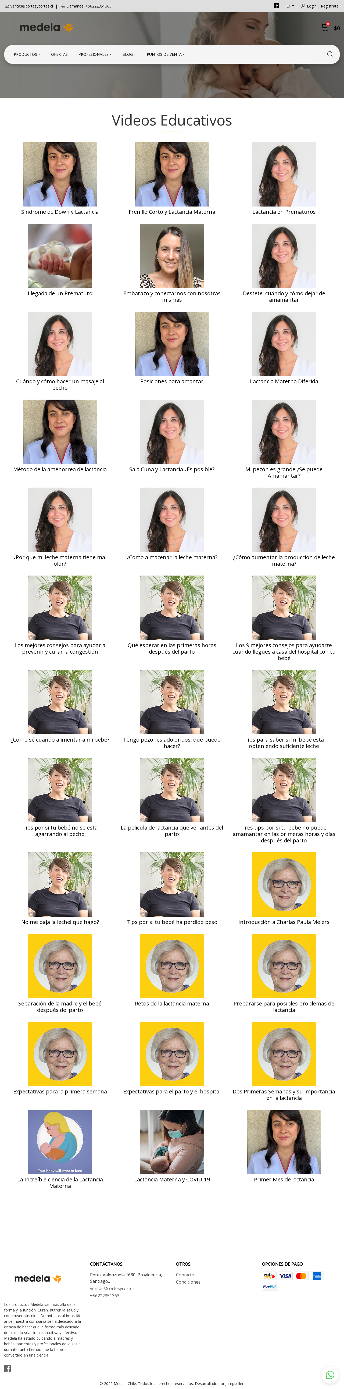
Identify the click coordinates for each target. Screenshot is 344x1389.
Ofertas (59, 54)
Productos (25, 54)
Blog (127, 54)
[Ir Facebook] (276, 6)
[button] (330, 1375)
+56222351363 (104, 1296)
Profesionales (93, 54)
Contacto (185, 1275)
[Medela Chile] (88, 27)
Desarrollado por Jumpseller (219, 1383)
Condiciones (188, 1282)
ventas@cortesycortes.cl (31, 6)
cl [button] (288, 6)
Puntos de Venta (164, 54)
